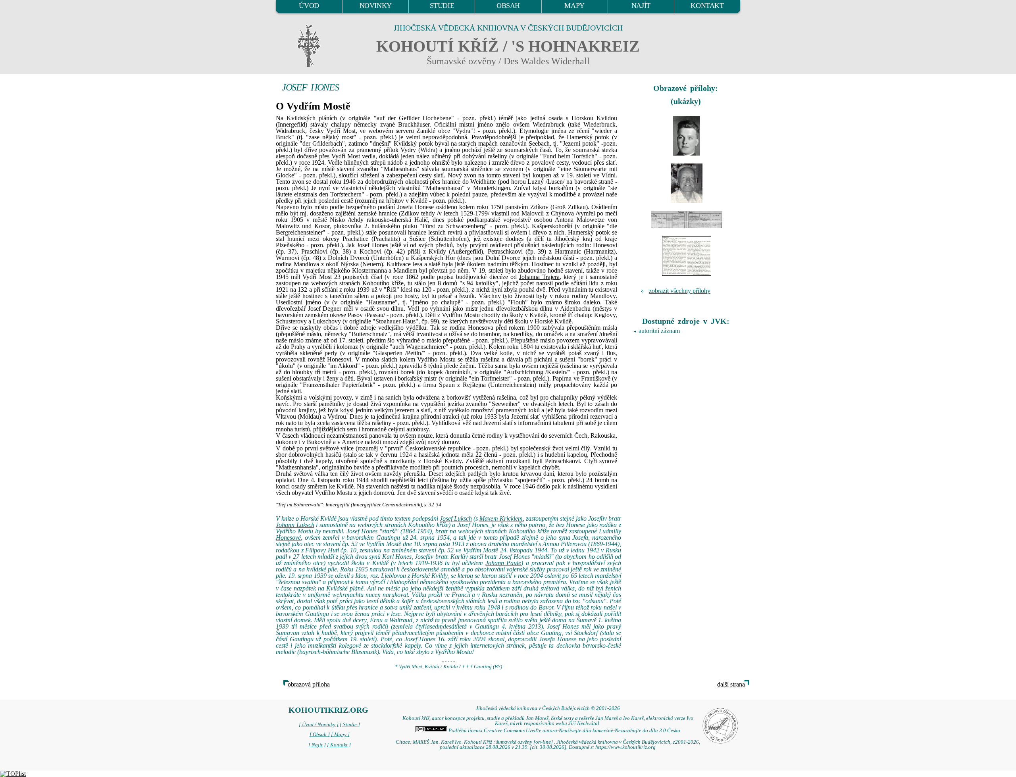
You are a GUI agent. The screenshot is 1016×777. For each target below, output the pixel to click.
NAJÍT (640, 6)
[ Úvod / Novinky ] (319, 724)
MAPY (574, 6)
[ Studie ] (350, 724)
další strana (731, 684)
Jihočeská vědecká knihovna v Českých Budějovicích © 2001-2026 (548, 708)
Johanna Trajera (539, 276)
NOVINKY (376, 6)
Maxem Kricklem (501, 518)
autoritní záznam (659, 330)
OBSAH (508, 6)
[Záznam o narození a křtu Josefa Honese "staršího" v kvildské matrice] (686, 219)
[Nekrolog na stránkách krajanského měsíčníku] (686, 256)
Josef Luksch (456, 518)
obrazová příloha (309, 684)
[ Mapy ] (340, 734)
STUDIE (442, 6)
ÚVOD (309, 6)
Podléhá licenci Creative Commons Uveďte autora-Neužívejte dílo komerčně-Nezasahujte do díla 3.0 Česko (563, 730)
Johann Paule (503, 563)
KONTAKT (707, 6)
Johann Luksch (295, 524)
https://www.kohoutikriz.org (625, 747)
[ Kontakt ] (339, 745)
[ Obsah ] (320, 734)
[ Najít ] (317, 745)
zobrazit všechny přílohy (679, 290)
